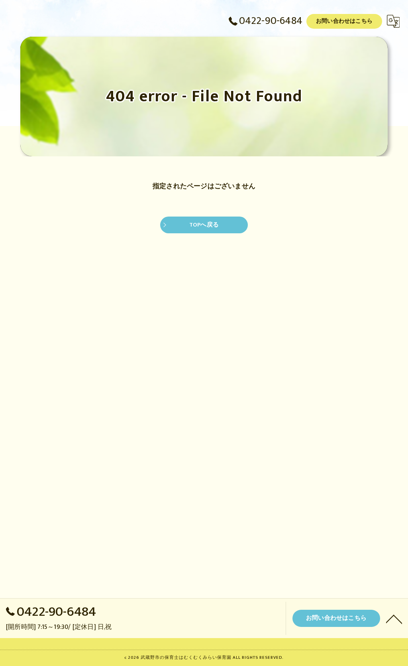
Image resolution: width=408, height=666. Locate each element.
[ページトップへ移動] (394, 619)
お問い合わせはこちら (344, 21)
